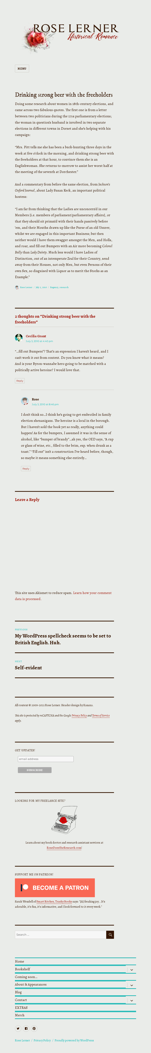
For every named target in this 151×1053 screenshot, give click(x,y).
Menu (22, 69)
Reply (19, 380)
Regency (54, 287)
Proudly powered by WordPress (74, 1040)
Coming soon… (26, 976)
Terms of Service (101, 716)
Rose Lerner (26, 287)
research (64, 287)
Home (19, 961)
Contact (21, 999)
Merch (19, 1015)
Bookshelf (22, 969)
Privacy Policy (79, 716)
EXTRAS (21, 1007)
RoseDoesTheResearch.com (64, 848)
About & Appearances (31, 984)
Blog (18, 992)
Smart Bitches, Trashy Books (54, 902)
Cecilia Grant (36, 336)
